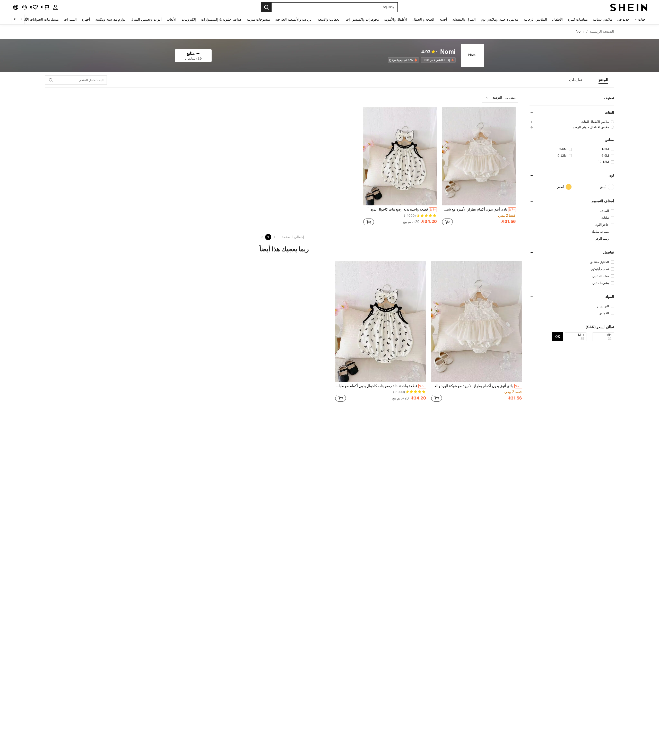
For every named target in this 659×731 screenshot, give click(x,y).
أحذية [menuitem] (443, 19)
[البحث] (266, 7)
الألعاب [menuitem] (171, 19)
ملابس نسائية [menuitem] (602, 19)
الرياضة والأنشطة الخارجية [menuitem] (294, 19)
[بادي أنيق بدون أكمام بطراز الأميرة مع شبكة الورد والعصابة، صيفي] (479, 156)
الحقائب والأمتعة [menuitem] (329, 19)
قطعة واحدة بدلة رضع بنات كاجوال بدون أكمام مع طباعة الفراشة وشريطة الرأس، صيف (399, 209)
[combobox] (500, 97)
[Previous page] (274, 237)
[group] (572, 121)
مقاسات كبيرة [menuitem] (578, 19)
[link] (45, 7)
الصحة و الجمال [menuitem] (423, 19)
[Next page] (262, 237)
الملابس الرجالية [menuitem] (535, 19)
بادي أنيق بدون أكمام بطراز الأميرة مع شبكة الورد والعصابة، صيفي (478, 209)
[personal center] (55, 7)
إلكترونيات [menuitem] (188, 19)
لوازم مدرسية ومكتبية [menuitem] (110, 19)
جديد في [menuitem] (623, 19)
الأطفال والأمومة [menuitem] (395, 19)
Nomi (448, 52)
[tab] (603, 80)
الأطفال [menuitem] (557, 19)
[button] (24, 7)
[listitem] (437, 60)
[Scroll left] (21, 19)
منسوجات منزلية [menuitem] (258, 19)
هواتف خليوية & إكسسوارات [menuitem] (221, 19)
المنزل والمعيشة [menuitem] (464, 19)
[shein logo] (628, 7)
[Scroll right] (15, 19)
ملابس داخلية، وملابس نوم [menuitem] (499, 19)
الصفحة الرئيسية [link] (601, 31)
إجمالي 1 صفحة (293, 237)
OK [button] (557, 336)
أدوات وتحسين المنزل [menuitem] (146, 19)
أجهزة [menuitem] (86, 19)
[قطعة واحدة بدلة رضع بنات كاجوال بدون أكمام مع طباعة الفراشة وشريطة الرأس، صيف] (400, 156)
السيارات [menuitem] (70, 19)
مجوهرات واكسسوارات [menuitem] (362, 19)
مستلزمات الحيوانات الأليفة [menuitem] (39, 19)
